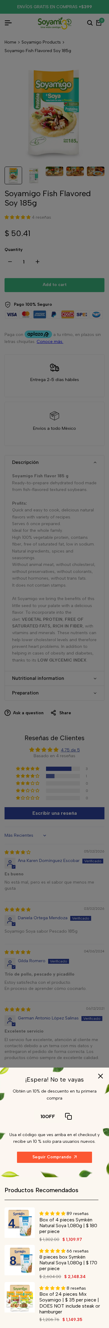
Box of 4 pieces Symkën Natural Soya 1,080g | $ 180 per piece (68, 1225)
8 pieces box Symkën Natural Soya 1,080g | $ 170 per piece (68, 1262)
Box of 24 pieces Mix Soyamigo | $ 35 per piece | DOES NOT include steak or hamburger (69, 1303)
